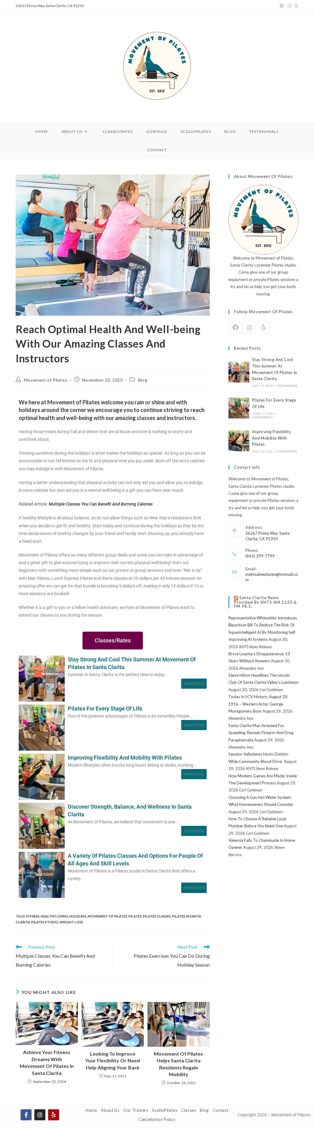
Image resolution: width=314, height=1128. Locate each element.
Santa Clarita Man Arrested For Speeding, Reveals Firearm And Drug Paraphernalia (260, 732)
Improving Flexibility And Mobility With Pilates (125, 757)
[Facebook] (282, 6)
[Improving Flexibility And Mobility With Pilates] (42, 776)
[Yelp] (295, 6)
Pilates (135, 916)
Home (91, 1110)
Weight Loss (71, 922)
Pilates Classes (157, 916)
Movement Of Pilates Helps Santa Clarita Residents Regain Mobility (178, 1064)
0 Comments (287, 385)
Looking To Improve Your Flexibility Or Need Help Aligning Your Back (112, 1060)
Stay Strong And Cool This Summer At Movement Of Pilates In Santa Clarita (132, 663)
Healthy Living (54, 916)
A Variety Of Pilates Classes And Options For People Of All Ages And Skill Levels (135, 860)
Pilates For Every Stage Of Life (105, 708)
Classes (188, 1110)
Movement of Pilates (45, 380)
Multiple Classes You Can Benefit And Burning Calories (101, 504)
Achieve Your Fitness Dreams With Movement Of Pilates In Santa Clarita (47, 1062)
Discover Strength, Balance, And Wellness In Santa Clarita (130, 810)
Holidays (77, 916)
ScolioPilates (164, 1110)
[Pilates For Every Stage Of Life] (42, 727)
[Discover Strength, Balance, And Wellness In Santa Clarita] (42, 825)
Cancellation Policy (156, 1119)
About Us (110, 1110)
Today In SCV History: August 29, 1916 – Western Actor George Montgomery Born (258, 704)
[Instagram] (289, 6)
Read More (194, 683)
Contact (220, 1110)
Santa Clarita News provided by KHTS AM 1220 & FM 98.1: (265, 602)
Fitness (33, 916)
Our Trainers (135, 1110)
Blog (142, 380)
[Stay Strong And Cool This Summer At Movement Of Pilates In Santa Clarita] (42, 677)
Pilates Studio (45, 922)
